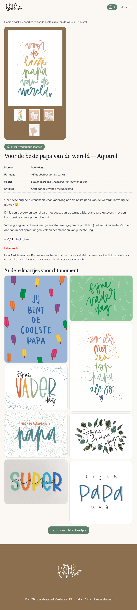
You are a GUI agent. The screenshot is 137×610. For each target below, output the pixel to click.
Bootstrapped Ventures (51, 599)
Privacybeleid (103, 599)
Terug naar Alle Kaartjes (68, 530)
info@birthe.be (111, 255)
